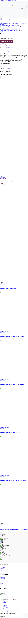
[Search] (14, 13)
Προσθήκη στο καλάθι (6, 41)
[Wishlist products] (23, 13)
